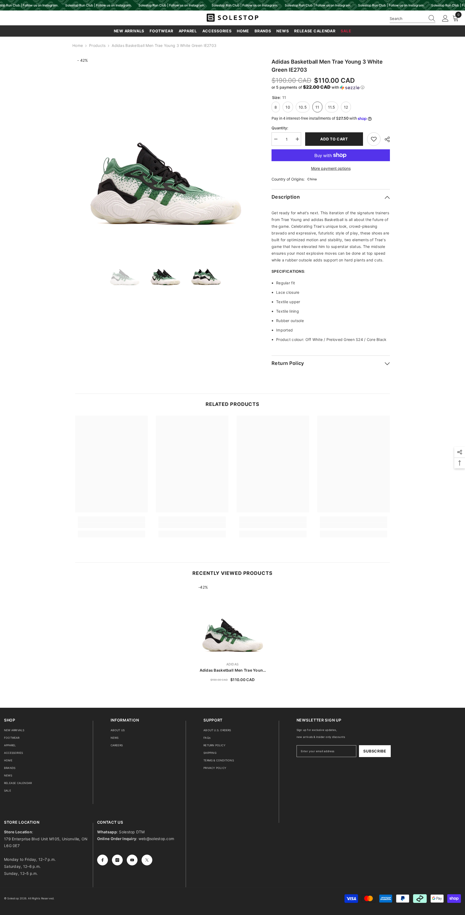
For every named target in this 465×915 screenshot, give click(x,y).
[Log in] (445, 18)
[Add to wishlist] (374, 139)
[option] (165, 148)
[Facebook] (102, 860)
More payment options (331, 168)
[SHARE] (385, 139)
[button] (331, 87)
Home (77, 45)
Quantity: (280, 128)
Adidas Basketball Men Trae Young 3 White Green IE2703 (233, 670)
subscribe (374, 751)
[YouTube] (132, 860)
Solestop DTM (131, 832)
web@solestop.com (156, 838)
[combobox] (407, 18)
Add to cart (334, 139)
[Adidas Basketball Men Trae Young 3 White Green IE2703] (232, 621)
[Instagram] (117, 860)
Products (97, 45)
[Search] (412, 18)
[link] (111, 525)
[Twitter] (147, 860)
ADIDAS (232, 664)
